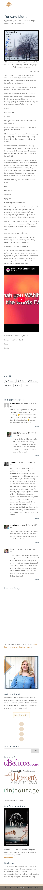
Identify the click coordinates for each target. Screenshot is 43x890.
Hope (33, 21)
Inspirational (8, 23)
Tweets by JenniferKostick (13, 801)
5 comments (19, 23)
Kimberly (14, 403)
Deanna (13, 462)
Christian (27, 21)
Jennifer (9, 21)
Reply (37, 426)
